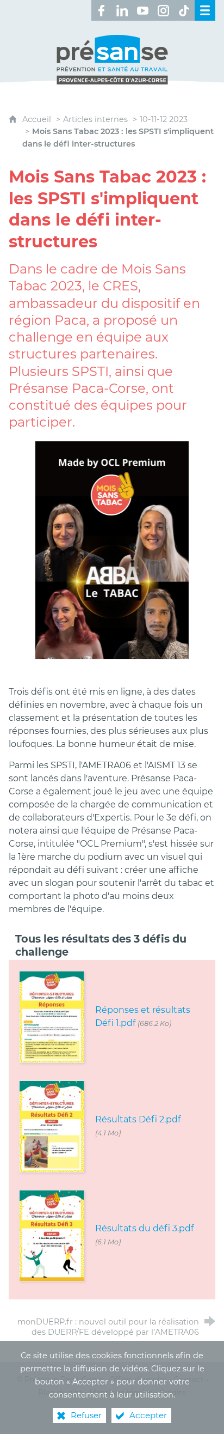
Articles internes (95, 119)
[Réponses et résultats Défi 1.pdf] (51, 1016)
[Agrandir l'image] (112, 549)
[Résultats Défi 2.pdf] (51, 1125)
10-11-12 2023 (164, 119)
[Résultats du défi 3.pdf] (51, 1235)
